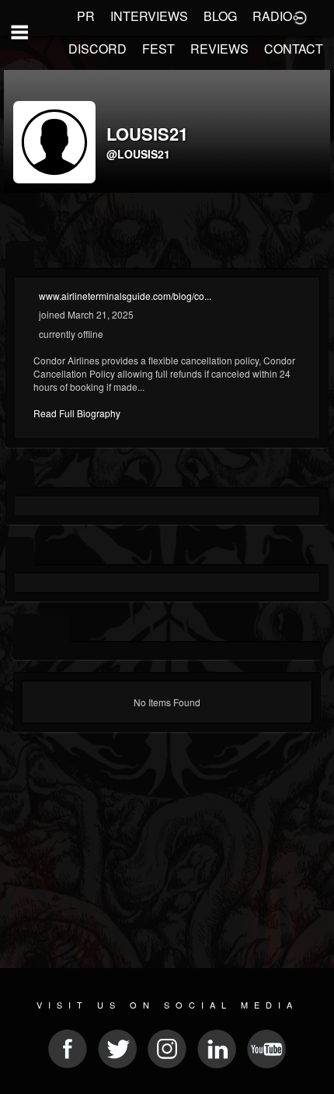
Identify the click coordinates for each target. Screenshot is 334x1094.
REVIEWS (219, 48)
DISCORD (97, 48)
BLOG (220, 16)
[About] (20, 256)
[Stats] (20, 475)
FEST (158, 48)
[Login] (300, 16)
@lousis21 (138, 154)
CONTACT (293, 48)
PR (86, 16)
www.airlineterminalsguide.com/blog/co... (125, 295)
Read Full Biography (76, 413)
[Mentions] (56, 629)
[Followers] (20, 552)
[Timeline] (27, 629)
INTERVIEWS (149, 16)
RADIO (272, 16)
